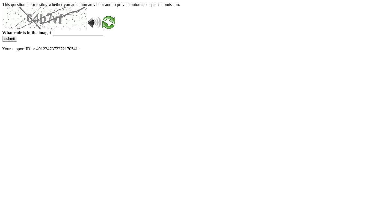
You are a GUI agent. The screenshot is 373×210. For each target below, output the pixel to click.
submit (9, 39)
